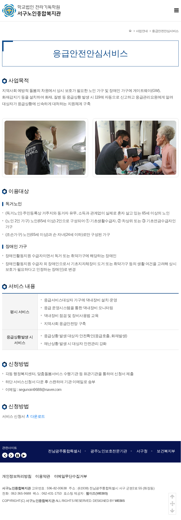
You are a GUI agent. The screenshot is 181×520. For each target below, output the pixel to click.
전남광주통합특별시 (64, 451)
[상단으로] (172, 496)
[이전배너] (5, 455)
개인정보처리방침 (16, 476)
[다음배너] (11, 455)
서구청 (142, 451)
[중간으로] (172, 503)
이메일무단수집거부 (70, 476)
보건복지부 (166, 451)
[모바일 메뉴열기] (176, 11)
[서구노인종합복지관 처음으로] (31, 7)
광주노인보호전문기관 (108, 451)
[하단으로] (172, 510)
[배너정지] (17, 455)
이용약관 (42, 476)
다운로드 (37, 416)
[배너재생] (24, 455)
